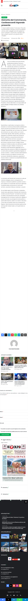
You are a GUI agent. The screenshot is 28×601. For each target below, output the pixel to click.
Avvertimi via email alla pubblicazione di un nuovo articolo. (14, 431)
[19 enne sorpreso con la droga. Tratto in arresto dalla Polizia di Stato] (23, 537)
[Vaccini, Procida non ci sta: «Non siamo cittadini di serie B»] (7, 361)
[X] (5, 335)
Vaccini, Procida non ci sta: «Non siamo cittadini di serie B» (6, 368)
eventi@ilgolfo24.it (5, 573)
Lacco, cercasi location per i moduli (7, 382)
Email (1, 417)
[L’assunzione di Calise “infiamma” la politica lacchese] (5, 549)
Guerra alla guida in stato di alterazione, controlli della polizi (20, 383)
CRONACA (8, 14)
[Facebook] (2, 335)
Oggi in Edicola (4, 442)
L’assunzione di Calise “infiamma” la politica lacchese (14, 1)
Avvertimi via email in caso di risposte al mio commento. (13, 428)
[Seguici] (26, 501)
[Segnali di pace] (14, 549)
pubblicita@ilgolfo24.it (5, 578)
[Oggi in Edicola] (14, 482)
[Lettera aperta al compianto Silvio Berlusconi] (23, 549)
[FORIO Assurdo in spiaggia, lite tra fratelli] (23, 544)
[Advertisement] (14, 270)
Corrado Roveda (6, 38)
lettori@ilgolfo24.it (5, 569)
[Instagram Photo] (5, 505)
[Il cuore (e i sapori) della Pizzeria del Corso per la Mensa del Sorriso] (21, 360)
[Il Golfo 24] (14, 5)
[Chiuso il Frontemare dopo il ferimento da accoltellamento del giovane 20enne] (14, 536)
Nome (1, 411)
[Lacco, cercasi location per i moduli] (7, 376)
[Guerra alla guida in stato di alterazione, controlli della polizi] (21, 376)
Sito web (2, 423)
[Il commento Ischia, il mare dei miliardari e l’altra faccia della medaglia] (5, 544)
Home (3, 14)
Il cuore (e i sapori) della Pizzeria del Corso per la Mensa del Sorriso (21, 366)
